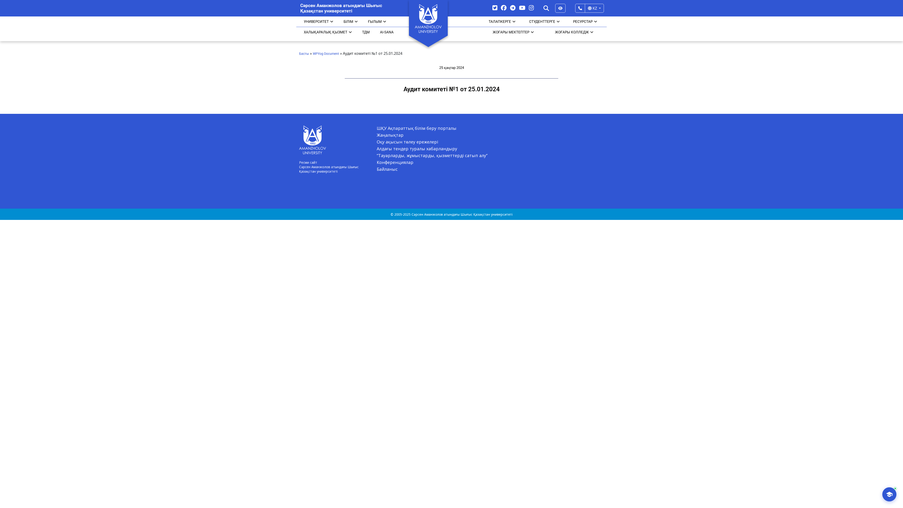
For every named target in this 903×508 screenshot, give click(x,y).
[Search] (546, 8)
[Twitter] (494, 8)
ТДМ (366, 32)
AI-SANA (387, 32)
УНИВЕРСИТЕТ (316, 22)
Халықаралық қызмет (325, 32)
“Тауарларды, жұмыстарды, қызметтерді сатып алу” (432, 155)
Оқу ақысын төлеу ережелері (407, 142)
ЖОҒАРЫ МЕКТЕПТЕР (511, 32)
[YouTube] (522, 8)
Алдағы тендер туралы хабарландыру (417, 148)
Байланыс (387, 169)
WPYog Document (326, 54)
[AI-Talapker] (889, 494)
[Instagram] (531, 8)
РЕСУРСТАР (583, 22)
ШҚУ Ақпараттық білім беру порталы (416, 128)
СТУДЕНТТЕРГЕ (542, 22)
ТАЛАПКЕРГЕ (500, 22)
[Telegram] (512, 8)
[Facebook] (504, 8)
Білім (348, 22)
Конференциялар (395, 162)
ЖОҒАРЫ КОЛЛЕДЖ (572, 32)
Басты (304, 54)
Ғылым (375, 22)
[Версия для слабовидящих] (560, 8)
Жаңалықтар (390, 135)
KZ (595, 8)
